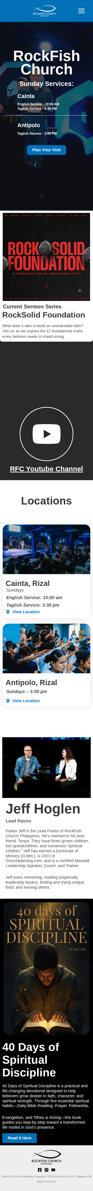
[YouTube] (53, 1170)
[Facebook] (40, 1170)
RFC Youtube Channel (46, 469)
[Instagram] (46, 1170)
